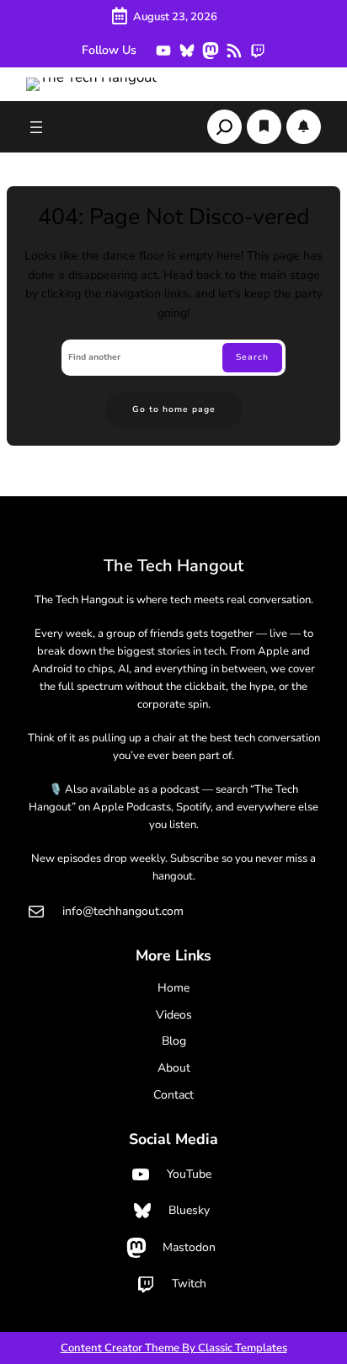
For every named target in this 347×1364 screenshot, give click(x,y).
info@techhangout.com (123, 911)
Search (252, 357)
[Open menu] (36, 127)
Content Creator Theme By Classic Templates (174, 1348)
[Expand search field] (224, 127)
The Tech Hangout (173, 565)
